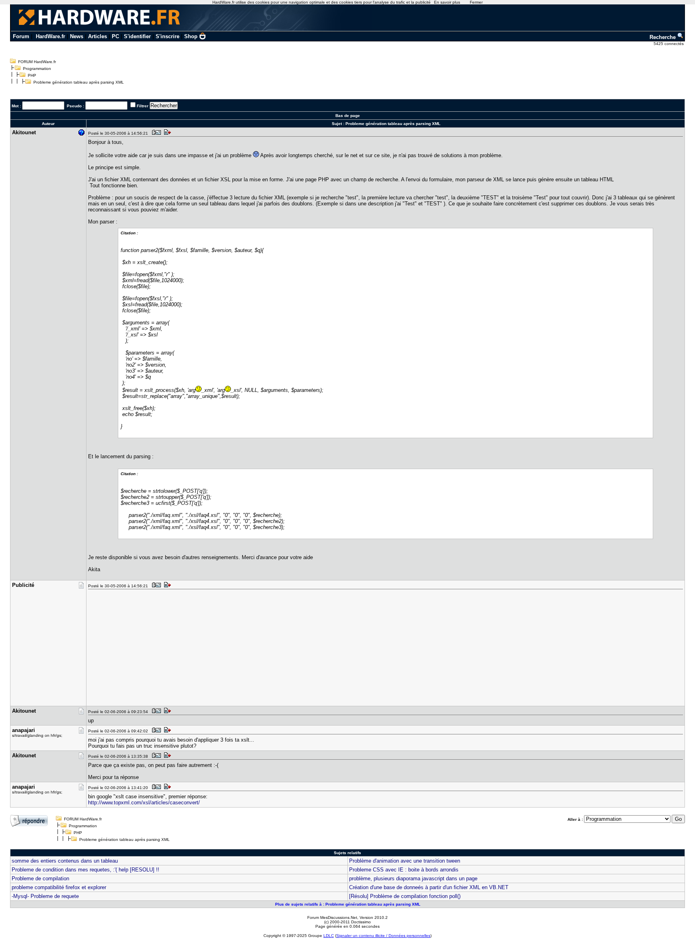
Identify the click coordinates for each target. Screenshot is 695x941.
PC (115, 36)
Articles (97, 36)
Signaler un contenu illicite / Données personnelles (383, 935)
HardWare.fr (50, 36)
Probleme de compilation (40, 878)
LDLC (328, 935)
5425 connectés (669, 43)
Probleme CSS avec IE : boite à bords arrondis (404, 870)
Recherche (663, 37)
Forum (21, 36)
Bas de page (347, 115)
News (76, 36)
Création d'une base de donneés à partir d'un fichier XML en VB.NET (428, 887)
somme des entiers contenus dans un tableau (65, 861)
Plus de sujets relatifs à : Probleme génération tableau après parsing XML (347, 904)
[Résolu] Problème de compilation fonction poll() (405, 896)
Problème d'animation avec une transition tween (404, 861)
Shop (190, 36)
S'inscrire (167, 36)
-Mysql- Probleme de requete (45, 896)
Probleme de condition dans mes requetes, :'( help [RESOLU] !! (85, 870)
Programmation (37, 68)
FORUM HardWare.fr (37, 61)
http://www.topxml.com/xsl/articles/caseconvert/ (144, 803)
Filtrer (142, 106)
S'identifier (137, 36)
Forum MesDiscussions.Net (332, 917)
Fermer (476, 2)
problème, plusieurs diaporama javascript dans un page (413, 878)
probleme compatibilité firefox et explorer (59, 887)
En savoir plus (447, 2)
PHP (32, 75)
